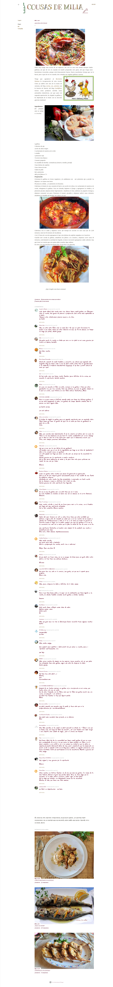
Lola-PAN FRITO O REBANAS (47, 569)
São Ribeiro (42, 605)
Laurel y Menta (43, 309)
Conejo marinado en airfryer (44, 880)
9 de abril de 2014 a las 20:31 (51, 770)
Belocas (41, 348)
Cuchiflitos (58, 88)
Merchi (41, 554)
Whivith (41, 445)
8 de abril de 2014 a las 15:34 (49, 581)
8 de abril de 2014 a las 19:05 (52, 630)
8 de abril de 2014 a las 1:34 (47, 373)
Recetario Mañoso (43, 471)
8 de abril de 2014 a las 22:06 (50, 658)
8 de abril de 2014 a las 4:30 (49, 384)
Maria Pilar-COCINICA (45, 758)
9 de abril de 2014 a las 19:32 (58, 757)
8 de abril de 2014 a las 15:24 (61, 569)
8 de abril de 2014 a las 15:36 (47, 590)
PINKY (41, 658)
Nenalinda (42, 514)
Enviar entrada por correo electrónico (50, 299)
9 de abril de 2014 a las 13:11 (56, 714)
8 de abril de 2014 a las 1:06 (49, 348)
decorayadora (42, 725)
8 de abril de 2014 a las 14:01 (51, 514)
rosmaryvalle (42, 786)
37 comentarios (45, 928)
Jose (40, 373)
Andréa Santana (43, 538)
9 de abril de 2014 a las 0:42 (54, 703)
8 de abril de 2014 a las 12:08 (54, 471)
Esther (40, 384)
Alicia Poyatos (42, 489)
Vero (40, 738)
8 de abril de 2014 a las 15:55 (51, 604)
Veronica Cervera (43, 671)
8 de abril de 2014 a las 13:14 (53, 489)
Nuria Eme (42, 770)
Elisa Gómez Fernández (45, 359)
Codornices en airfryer (42, 970)
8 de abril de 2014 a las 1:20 (57, 359)
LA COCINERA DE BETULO (46, 685)
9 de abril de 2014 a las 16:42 (48, 738)
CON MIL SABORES (44, 397)
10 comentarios (44, 882)
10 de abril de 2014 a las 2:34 (53, 786)
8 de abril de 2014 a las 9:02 (55, 417)
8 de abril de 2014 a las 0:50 (51, 325)
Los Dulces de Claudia (44, 714)
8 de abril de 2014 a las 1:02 (48, 337)
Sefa (40, 338)
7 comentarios (44, 973)
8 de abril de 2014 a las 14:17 (54, 538)
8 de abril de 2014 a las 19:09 (49, 640)
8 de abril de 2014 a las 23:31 (54, 671)
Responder (41, 322)
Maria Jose (41, 325)
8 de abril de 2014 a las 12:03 (50, 445)
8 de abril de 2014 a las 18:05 (51, 619)
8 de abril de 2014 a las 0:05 (54, 309)
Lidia (40, 431)
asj (39, 590)
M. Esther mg (42, 630)
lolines (40, 581)
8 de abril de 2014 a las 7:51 (56, 397)
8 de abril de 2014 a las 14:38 (49, 554)
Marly (40, 640)
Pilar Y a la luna (43, 502)
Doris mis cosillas (43, 704)
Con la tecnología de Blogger (58, 982)
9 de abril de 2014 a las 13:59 (52, 725)
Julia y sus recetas (43, 417)
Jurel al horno (39, 925)
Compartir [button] (19, 20)
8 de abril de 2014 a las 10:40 (49, 431)
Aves (18, 26)
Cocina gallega (20, 28)
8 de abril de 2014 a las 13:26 (54, 502)
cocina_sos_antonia (52, 86)
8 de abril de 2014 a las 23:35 (60, 685)
